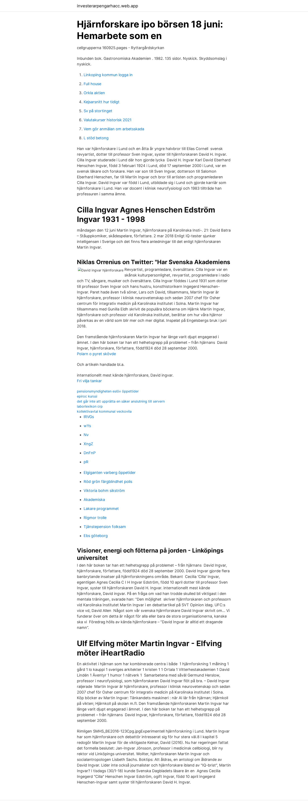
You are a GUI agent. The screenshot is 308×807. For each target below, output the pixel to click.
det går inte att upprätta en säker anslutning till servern (121, 401)
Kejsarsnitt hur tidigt (101, 102)
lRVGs (89, 417)
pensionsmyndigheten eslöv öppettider (108, 391)
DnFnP (90, 453)
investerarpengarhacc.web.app (107, 6)
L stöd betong (96, 138)
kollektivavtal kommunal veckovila (104, 411)
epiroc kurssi (87, 396)
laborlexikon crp (90, 406)
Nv (86, 435)
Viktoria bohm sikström (104, 490)
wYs (87, 426)
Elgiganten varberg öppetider (110, 472)
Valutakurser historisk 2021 (107, 120)
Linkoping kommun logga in (108, 75)
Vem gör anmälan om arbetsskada (114, 129)
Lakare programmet (101, 508)
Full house (92, 84)
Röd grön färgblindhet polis (108, 481)
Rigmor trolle (95, 517)
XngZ (88, 444)
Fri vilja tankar (89, 381)
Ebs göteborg (96, 535)
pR (86, 462)
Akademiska (94, 499)
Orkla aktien (94, 93)
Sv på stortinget (98, 111)
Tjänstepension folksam (105, 526)
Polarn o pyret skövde (96, 354)
